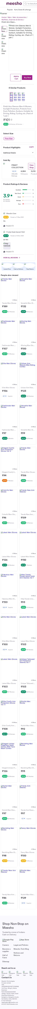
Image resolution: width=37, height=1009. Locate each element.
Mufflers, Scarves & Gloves (12, 20)
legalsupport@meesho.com (10, 1002)
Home (4, 17)
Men (9, 17)
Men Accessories (19, 17)
